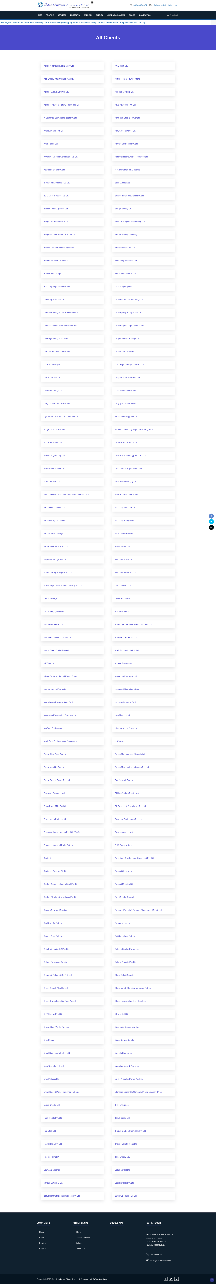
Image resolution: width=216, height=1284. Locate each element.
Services (62, 15)
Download (174, 15)
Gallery (79, 1243)
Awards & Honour (116, 15)
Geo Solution (57, 1279)
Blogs (132, 15)
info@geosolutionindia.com (164, 5)
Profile (50, 15)
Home (39, 15)
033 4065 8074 (140, 5)
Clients (99, 15)
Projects (75, 15)
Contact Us (144, 15)
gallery (88, 15)
